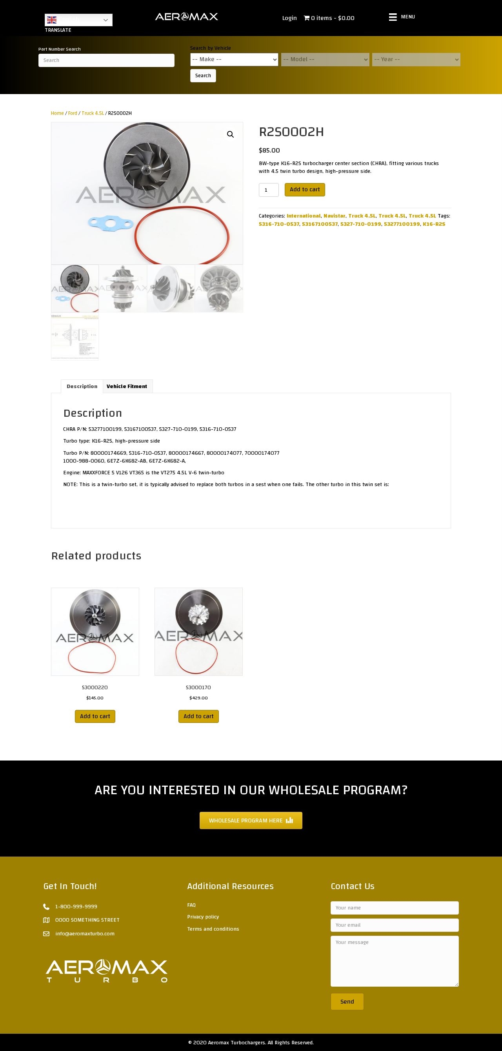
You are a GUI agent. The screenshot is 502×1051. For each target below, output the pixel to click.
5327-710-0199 (360, 224)
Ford (72, 113)
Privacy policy (203, 917)
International (304, 216)
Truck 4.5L (93, 113)
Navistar (335, 216)
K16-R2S (434, 224)
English (67, 19)
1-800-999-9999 (76, 907)
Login (289, 18)
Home (57, 113)
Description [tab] (82, 386)
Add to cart (305, 189)
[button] (231, 134)
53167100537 (320, 224)
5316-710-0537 (279, 224)
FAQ (191, 905)
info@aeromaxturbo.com (85, 934)
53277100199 (402, 224)
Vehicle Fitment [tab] (127, 386)
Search (203, 76)
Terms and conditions (213, 929)
